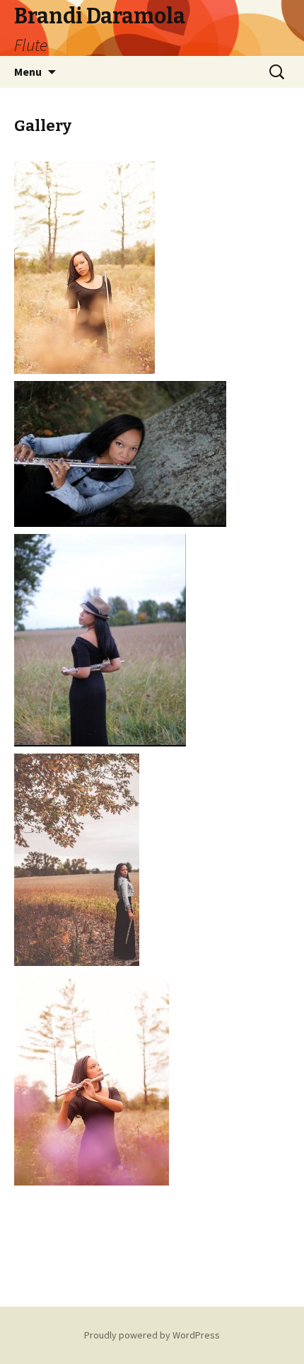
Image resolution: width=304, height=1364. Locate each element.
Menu (28, 71)
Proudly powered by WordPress (152, 1335)
